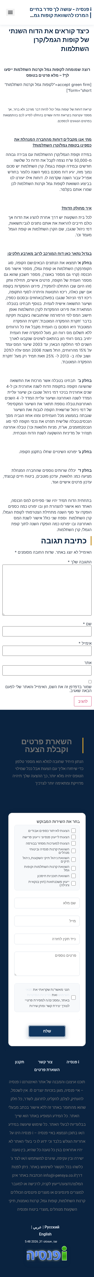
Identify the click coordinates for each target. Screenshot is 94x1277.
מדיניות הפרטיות (39, 995)
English (45, 1234)
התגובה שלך (80, 562)
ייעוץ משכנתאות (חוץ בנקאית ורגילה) (48, 883)
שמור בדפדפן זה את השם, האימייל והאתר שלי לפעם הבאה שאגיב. (48, 689)
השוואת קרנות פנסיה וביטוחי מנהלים (49, 850)
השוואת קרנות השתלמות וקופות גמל (46, 868)
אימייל (85, 643)
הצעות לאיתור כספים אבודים (48, 830)
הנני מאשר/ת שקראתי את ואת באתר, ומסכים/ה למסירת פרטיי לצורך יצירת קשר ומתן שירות (47, 998)
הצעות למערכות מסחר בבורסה (47, 843)
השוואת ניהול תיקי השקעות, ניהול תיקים (46, 859)
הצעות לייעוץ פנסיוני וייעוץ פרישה (45, 837)
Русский (52, 1227)
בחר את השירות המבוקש (58, 822)
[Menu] (10, 12)
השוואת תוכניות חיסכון (53, 876)
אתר (88, 663)
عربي (37, 1227)
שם (87, 624)
